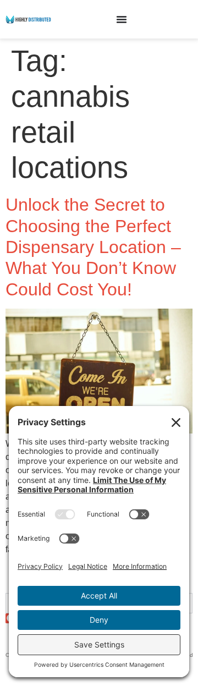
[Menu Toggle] (121, 19)
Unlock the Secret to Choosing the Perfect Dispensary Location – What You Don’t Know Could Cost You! (93, 247)
